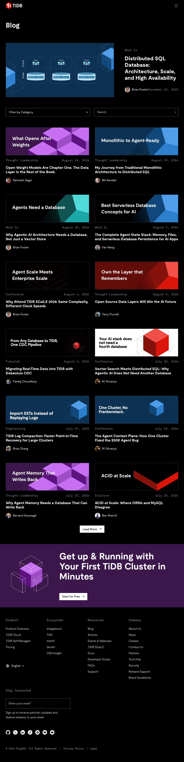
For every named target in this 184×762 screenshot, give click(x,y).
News (132, 635)
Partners (134, 653)
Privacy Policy (73, 748)
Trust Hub (135, 659)
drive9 (51, 647)
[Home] (14, 5)
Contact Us (136, 647)
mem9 (51, 641)
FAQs (91, 665)
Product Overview (17, 628)
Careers (134, 641)
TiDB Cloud (13, 635)
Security (134, 665)
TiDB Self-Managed (18, 641)
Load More (90, 529)
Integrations (54, 628)
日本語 (12, 673)
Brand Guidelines (140, 677)
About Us (135, 628)
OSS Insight (54, 653)
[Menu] (176, 5)
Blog (90, 628)
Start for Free (71, 596)
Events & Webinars (100, 641)
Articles (93, 635)
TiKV (50, 635)
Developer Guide (99, 659)
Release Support (139, 671)
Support (93, 671)
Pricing (10, 647)
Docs (91, 653)
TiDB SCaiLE (96, 647)
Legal (93, 748)
